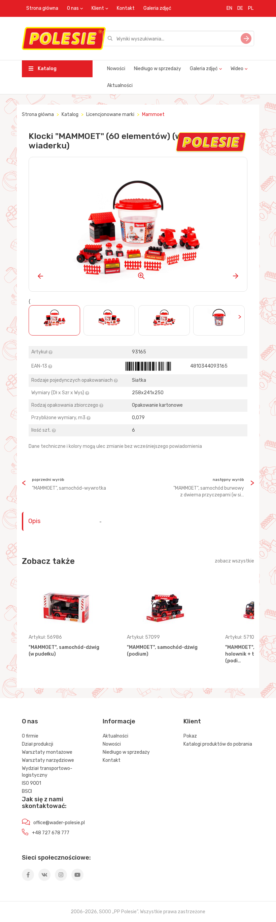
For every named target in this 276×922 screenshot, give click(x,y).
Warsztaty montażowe (47, 752)
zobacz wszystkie (234, 561)
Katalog (47, 68)
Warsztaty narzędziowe (48, 760)
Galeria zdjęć (157, 8)
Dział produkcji (37, 744)
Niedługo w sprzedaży (157, 68)
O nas (73, 8)
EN (229, 8)
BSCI (27, 791)
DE (240, 8)
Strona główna (42, 8)
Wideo (237, 68)
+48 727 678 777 (50, 833)
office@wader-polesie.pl (59, 823)
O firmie (30, 736)
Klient (98, 8)
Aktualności (120, 85)
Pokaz (190, 736)
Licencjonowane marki (110, 114)
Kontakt (126, 8)
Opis (34, 521)
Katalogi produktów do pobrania (217, 744)
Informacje (119, 721)
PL (250, 8)
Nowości (116, 68)
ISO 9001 (31, 783)
